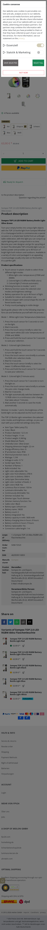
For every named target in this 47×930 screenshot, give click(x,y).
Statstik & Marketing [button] (18, 52)
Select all (38, 63)
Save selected (10, 63)
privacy (21, 38)
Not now (23, 72)
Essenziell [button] (12, 45)
